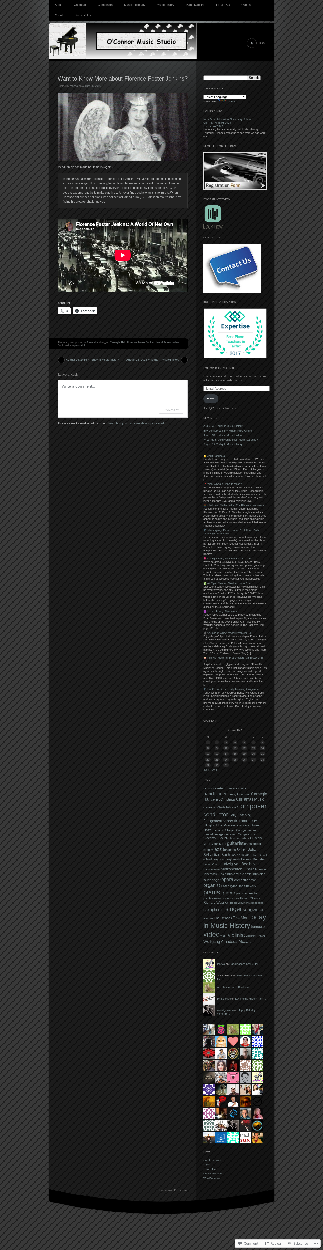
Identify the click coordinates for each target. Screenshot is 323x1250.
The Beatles (223, 918)
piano (229, 892)
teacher (208, 918)
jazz (218, 849)
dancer (228, 821)
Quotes (246, 5)
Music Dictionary (134, 5)
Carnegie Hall (117, 342)
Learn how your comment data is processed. (136, 423)
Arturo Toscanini (228, 788)
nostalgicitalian (225, 1010)
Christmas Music (250, 799)
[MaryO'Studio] (161, 42)
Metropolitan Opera (237, 869)
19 (244, 753)
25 (235, 759)
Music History (165, 5)
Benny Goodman (238, 794)
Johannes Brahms (235, 850)
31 (226, 765)
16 (216, 753)
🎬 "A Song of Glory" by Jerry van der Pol (227, 632)
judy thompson (225, 987)
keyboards (233, 859)
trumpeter (258, 926)
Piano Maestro (195, 5)
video (175, 342)
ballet (243, 788)
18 (235, 753)
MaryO (74, 86)
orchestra (241, 880)
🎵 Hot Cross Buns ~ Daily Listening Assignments (232, 689)
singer (233, 908)
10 (226, 748)
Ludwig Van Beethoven (240, 864)
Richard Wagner (215, 902)
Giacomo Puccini (215, 838)
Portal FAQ (223, 5)
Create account (212, 1160)
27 (253, 759)
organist (211, 885)
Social (59, 15)
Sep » (214, 769)
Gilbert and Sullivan (238, 838)
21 (262, 753)
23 (216, 759)
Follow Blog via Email (219, 368)
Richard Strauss (249, 898)
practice (208, 898)
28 (262, 759)
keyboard (220, 859)
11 (235, 748)
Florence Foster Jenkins (141, 342)
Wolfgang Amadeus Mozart (227, 941)
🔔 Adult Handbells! (214, 455)
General (91, 342)
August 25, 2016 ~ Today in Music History (92, 359)
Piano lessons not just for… (245, 963)
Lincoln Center (211, 864)
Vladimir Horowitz (256, 935)
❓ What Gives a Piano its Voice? (222, 484)
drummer (242, 820)
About (58, 5)
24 (226, 759)
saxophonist (214, 909)
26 (244, 759)
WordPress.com (212, 1178)
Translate (232, 101)
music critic (244, 874)
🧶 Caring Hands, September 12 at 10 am (227, 558)
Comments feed (212, 1173)
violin (223, 935)
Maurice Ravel (211, 869)
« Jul (206, 769)
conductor (215, 814)
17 (226, 753)
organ (253, 880)
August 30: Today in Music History (223, 435)
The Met (240, 917)
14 (262, 748)
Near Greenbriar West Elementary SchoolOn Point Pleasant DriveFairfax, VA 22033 (227, 122)
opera (227, 879)
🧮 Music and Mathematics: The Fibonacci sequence (233, 505)
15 (207, 753)
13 (253, 748)
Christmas (228, 799)
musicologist (212, 880)
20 (253, 753)
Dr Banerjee (224, 998)
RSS (262, 43)
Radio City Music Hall (226, 898)
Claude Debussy (226, 807)
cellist (215, 799)
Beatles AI (243, 987)
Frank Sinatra (243, 825)
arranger (209, 788)
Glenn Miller (218, 844)
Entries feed (210, 1169)
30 (216, 765)
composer (251, 806)
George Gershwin (225, 834)
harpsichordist (253, 844)
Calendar (80, 5)
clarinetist (210, 807)
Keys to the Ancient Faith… (250, 998)
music (230, 874)
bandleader (215, 793)
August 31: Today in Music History (223, 425)
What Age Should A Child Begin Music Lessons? (230, 439)
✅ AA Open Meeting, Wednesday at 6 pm (227, 583)
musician (259, 874)
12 (244, 748)
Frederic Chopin (223, 830)
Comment (171, 410)
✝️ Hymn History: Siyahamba (220, 611)
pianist (212, 892)
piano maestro (247, 893)
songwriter (253, 909)
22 (207, 759)
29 (207, 765)
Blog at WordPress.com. (173, 1190)
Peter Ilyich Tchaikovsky (238, 886)
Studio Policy (83, 15)
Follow (210, 398)
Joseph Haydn (240, 854)
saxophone (256, 902)
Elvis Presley (225, 825)
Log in (206, 1164)
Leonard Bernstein (253, 859)
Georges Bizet (247, 834)
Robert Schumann (239, 902)
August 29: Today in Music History (223, 444)
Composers (105, 5)
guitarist (235, 843)
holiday (208, 850)
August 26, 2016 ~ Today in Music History (152, 359)
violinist (236, 935)
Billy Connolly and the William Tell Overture (227, 430)
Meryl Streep (163, 342)
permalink (80, 345)
